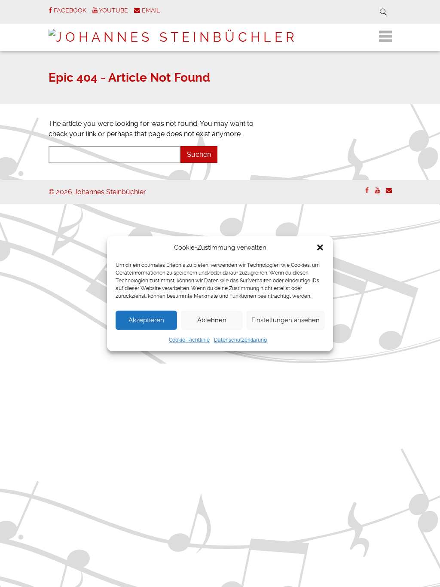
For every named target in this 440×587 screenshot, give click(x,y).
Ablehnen (211, 320)
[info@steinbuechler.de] (389, 190)
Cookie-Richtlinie (189, 339)
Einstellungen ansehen (285, 320)
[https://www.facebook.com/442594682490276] (367, 190)
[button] (320, 247)
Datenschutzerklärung (240, 339)
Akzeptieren (146, 320)
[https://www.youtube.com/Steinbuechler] (377, 190)
